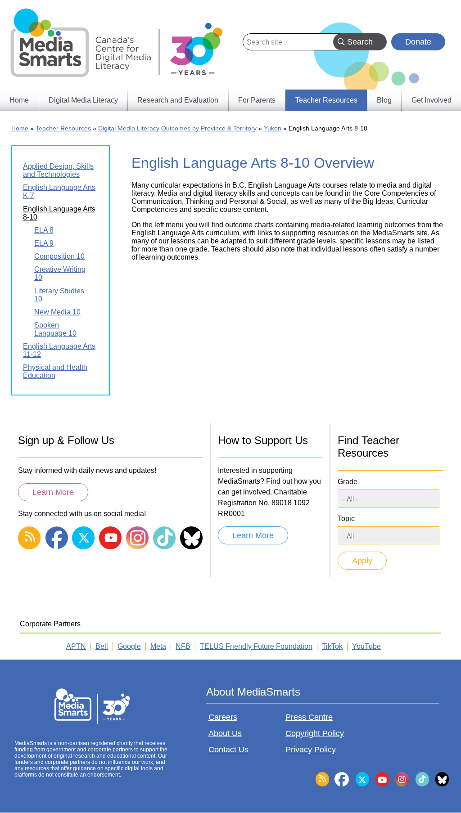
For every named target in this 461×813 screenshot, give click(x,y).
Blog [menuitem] (384, 100)
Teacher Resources (63, 128)
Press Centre (309, 717)
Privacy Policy (310, 749)
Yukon (272, 128)
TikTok (332, 646)
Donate (418, 41)
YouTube (366, 646)
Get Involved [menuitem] (431, 100)
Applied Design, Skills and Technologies (58, 170)
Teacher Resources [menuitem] (326, 100)
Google (129, 646)
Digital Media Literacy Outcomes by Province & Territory (177, 128)
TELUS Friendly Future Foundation (256, 646)
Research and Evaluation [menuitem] (177, 100)
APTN (76, 646)
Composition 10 (59, 256)
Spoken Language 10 (55, 329)
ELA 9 (44, 243)
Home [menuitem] (19, 100)
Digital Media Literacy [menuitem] (83, 100)
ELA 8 (44, 230)
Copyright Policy (314, 733)
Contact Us (228, 749)
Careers (222, 717)
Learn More (53, 492)
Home (19, 128)
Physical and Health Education (55, 371)
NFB (183, 646)
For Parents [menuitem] (257, 100)
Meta (158, 646)
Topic (346, 518)
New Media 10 (57, 312)
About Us (225, 733)
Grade (347, 481)
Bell (101, 646)
